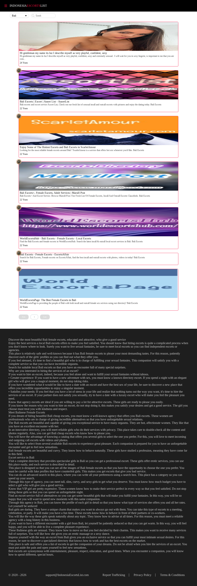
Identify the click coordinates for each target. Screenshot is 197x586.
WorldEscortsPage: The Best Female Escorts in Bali (48, 300)
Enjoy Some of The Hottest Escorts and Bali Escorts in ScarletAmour (58, 147)
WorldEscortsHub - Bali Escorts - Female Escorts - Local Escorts (55, 238)
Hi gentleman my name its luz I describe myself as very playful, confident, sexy (63, 53)
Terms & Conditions (172, 575)
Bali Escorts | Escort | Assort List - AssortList (44, 101)
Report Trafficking (114, 575)
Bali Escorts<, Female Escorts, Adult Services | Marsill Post (52, 192)
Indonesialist (28, 5)
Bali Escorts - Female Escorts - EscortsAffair (44, 254)
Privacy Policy (142, 575)
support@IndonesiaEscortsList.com (67, 575)
